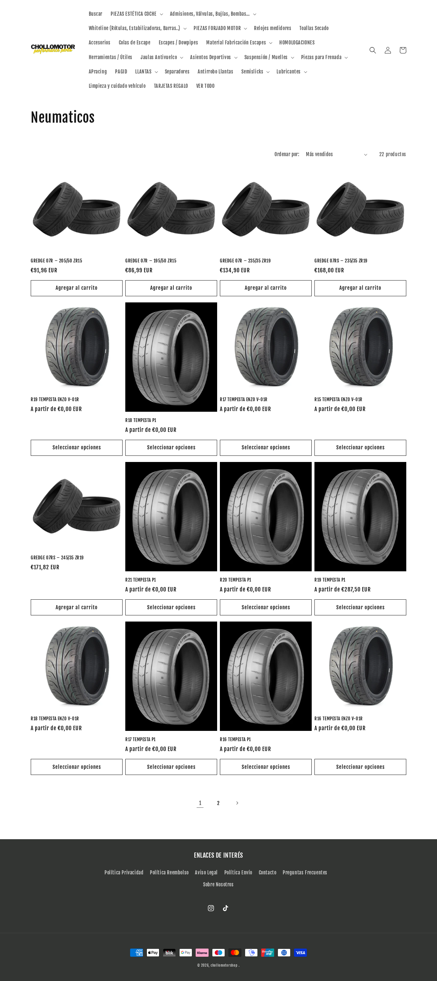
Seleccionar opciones (77, 447)
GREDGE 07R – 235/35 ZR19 (245, 260)
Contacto (268, 872)
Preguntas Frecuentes (305, 872)
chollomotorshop (224, 965)
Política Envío (238, 872)
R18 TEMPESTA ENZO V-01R (55, 718)
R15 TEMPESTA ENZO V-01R (338, 399)
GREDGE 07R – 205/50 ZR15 (56, 260)
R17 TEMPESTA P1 (140, 739)
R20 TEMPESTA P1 (235, 580)
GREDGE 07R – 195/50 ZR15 (150, 260)
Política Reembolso (169, 872)
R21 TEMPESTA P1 (140, 580)
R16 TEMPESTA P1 (235, 739)
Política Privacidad (123, 872)
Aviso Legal (206, 872)
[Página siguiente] (236, 802)
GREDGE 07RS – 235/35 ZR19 (341, 260)
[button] (136, 14)
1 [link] (200, 803)
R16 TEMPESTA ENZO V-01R (338, 718)
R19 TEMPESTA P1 (330, 580)
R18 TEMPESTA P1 (140, 420)
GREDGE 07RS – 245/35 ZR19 (57, 557)
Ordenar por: (286, 154)
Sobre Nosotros (218, 884)
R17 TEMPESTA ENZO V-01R (244, 399)
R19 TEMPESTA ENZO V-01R (55, 399)
